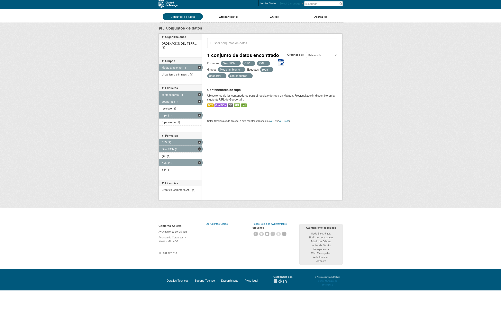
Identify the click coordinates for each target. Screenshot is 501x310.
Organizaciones (228, 17)
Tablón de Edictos (321, 241)
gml (244, 105)
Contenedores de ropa (224, 89)
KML (237, 105)
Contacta (321, 261)
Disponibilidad (229, 280)
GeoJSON (220, 105)
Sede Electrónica (321, 233)
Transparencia (321, 249)
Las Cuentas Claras (216, 224)
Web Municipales (321, 253)
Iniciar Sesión (268, 3)
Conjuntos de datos (183, 17)
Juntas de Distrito (321, 245)
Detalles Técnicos (177, 280)
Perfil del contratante (321, 237)
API (272, 120)
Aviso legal (251, 280)
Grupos (274, 17)
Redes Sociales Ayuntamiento (269, 224)
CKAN (280, 281)
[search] (331, 45)
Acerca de (320, 17)
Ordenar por (295, 55)
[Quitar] (237, 63)
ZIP (230, 105)
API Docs (284, 120)
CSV (210, 105)
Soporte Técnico (205, 280)
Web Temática (321, 257)
